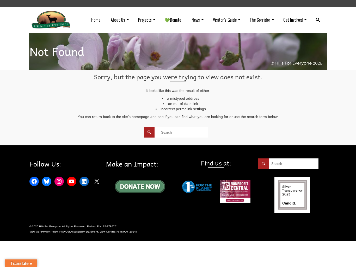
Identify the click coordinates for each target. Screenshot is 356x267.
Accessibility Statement (84, 231)
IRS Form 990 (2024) (124, 231)
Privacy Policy (49, 231)
